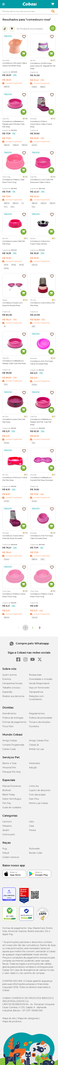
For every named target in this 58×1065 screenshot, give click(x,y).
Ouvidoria (34, 726)
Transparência (36, 692)
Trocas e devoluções (39, 722)
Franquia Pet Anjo (11, 772)
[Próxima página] (40, 628)
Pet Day (6, 803)
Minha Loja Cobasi (38, 803)
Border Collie (35, 853)
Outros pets (8, 834)
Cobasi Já (34, 744)
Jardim (5, 830)
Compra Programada (13, 744)
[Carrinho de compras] (52, 4)
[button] (3, 4)
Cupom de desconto (39, 790)
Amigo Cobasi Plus (38, 740)
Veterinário (34, 763)
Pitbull (5, 853)
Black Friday (8, 794)
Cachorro (7, 821)
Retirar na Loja (36, 749)
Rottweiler (34, 848)
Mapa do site (9, 1018)
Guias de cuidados (11, 807)
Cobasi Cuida (9, 749)
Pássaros (7, 826)
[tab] (4, 28)
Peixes (32, 830)
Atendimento (9, 713)
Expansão (7, 692)
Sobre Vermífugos (11, 799)
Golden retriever (10, 857)
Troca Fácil (7, 726)
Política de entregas (12, 717)
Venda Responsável (39, 683)
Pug (4, 848)
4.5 (54, 118)
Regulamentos (37, 713)
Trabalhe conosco (11, 687)
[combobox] (29, 11)
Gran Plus (34, 799)
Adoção (33, 767)
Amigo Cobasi (9, 740)
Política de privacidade (40, 717)
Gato (31, 821)
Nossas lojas (35, 674)
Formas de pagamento (14, 722)
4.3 (26, 300)
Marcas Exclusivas (11, 786)
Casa (31, 826)
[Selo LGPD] (42, 920)
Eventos (6, 679)
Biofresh (6, 790)
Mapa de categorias (28, 1018)
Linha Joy (34, 786)
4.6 (54, 591)
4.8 (26, 118)
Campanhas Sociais (12, 683)
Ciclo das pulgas (37, 794)
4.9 (26, 177)
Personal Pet (9, 767)
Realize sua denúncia (13, 696)
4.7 (54, 60)
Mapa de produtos (11, 1021)
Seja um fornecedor (39, 687)
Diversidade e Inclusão (40, 679)
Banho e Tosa (9, 763)
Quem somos (9, 674)
